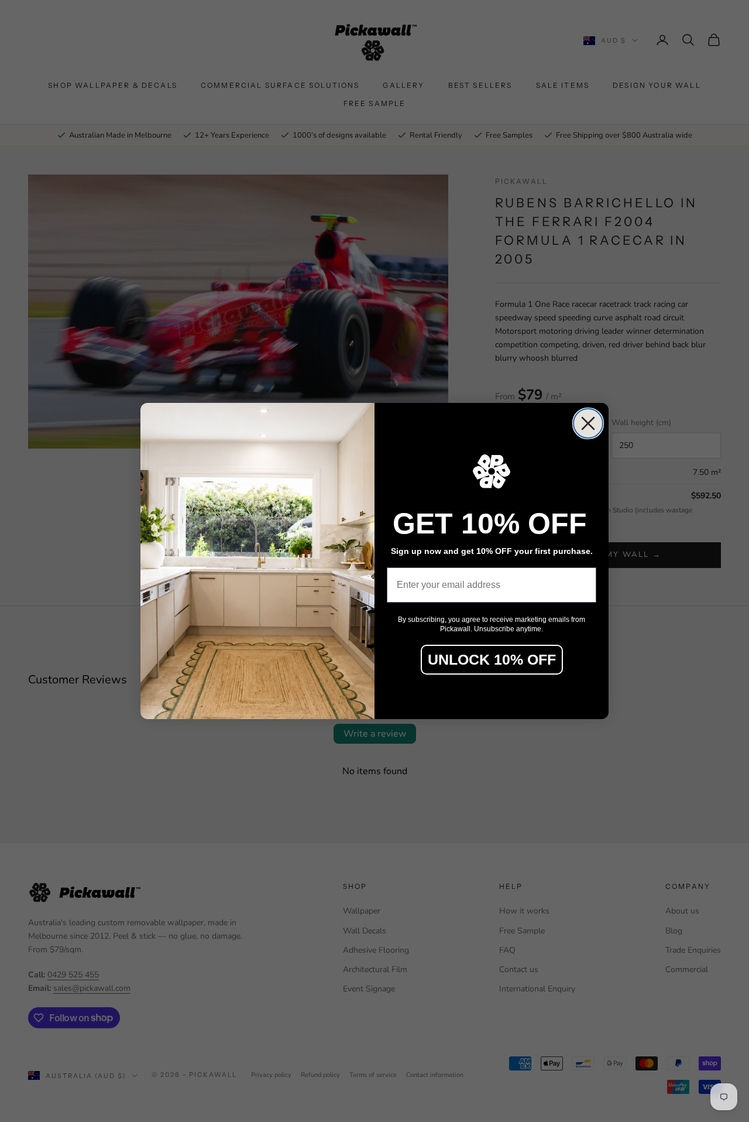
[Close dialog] (588, 423)
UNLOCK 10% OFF (492, 659)
